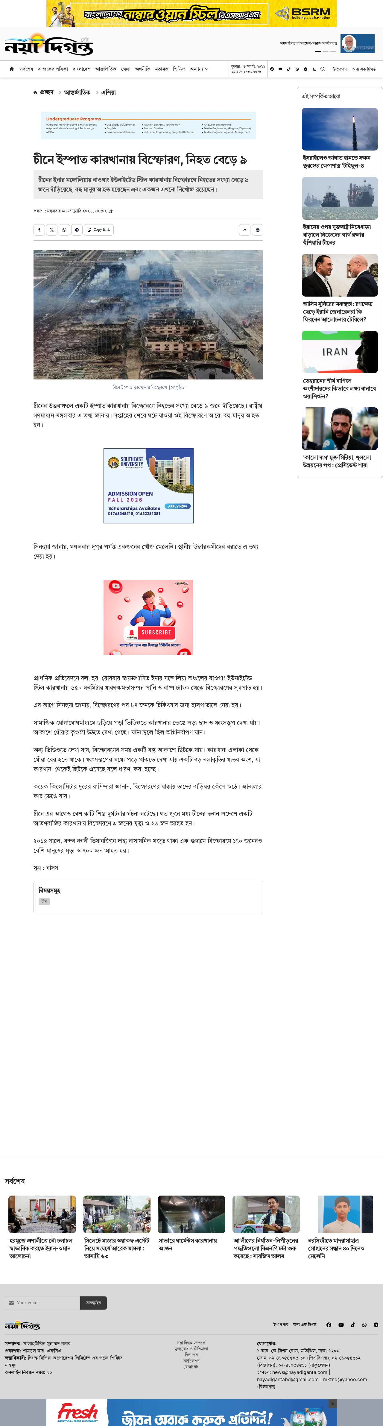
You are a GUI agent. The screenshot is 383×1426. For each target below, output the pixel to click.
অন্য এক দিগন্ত (364, 69)
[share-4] (77, 230)
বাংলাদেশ (81, 69)
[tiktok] (289, 69)
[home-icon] (12, 69)
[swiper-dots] (318, 51)
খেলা (125, 69)
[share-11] (244, 230)
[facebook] (272, 69)
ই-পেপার (340, 69)
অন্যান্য (196, 69)
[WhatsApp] (297, 69)
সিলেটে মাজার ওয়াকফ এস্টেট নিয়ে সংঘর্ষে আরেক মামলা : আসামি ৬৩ (116, 1290)
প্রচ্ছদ (47, 92)
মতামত (161, 69)
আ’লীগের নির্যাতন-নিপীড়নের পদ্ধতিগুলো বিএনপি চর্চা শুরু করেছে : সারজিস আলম (266, 1290)
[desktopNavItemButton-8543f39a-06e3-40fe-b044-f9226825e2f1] (206, 68)
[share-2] (51, 230)
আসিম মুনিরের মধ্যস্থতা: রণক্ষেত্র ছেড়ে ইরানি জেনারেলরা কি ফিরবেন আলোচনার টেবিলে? (338, 311)
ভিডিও (179, 69)
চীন (44, 901)
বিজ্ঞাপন (191, 1396)
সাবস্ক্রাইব (93, 1345)
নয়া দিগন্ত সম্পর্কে (191, 1384)
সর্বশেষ (26, 69)
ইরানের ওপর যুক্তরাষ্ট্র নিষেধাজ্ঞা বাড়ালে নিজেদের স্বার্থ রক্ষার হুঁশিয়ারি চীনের (337, 235)
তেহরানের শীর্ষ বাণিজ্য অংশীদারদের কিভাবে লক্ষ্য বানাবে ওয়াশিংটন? (339, 388)
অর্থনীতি (142, 69)
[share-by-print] (257, 230)
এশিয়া (108, 92)
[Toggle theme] (315, 69)
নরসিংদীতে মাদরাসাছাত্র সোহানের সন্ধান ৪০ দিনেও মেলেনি (336, 1290)
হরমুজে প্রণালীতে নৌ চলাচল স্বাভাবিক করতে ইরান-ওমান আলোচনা (41, 1290)
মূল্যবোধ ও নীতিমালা (191, 1390)
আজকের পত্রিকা (53, 69)
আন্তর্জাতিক (105, 69)
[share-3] (64, 230)
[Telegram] (305, 69)
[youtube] (280, 69)
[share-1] (39, 230)
